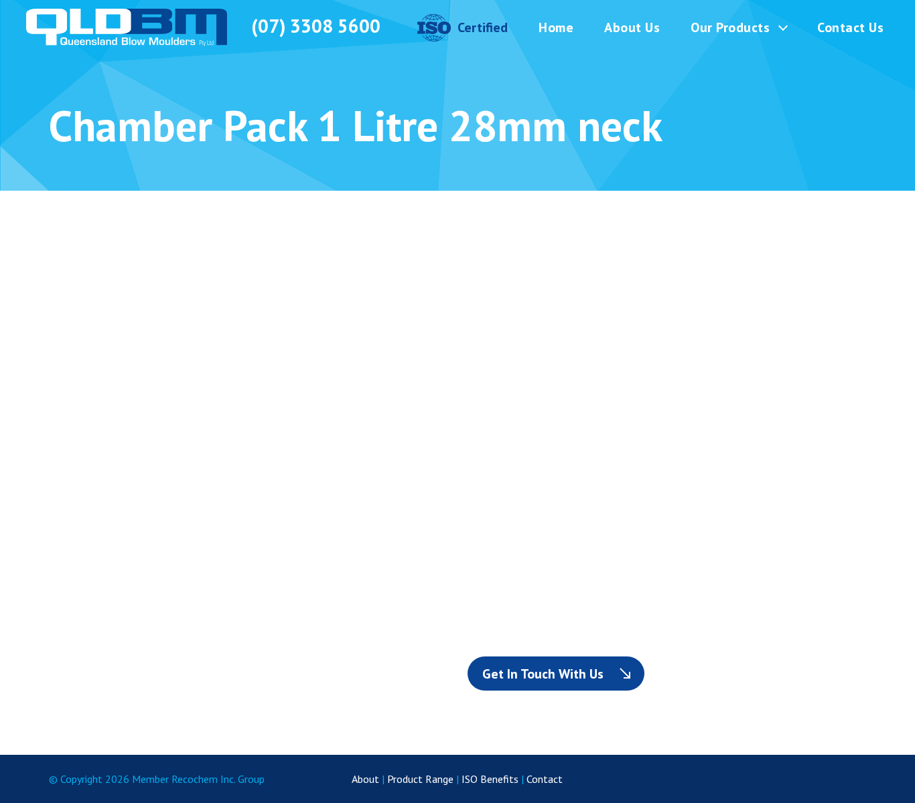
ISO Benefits (490, 779)
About (365, 779)
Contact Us (850, 27)
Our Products (730, 27)
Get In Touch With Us (543, 674)
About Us (632, 27)
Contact (544, 779)
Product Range (420, 779)
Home (556, 27)
